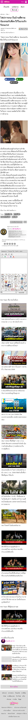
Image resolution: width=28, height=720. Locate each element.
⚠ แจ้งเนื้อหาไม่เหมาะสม (16, 222)
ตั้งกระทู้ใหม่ (14, 687)
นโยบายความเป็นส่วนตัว (20, 707)
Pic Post (18, 696)
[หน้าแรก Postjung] (6, 1)
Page (19, 699)
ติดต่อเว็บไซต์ (11, 713)
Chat (4, 696)
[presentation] (2, 254)
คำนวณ (9, 699)
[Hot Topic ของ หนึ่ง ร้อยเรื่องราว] (3, 234)
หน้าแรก (2, 14)
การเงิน (15, 699)
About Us (3, 713)
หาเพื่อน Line (11, 696)
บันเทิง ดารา (10, 641)
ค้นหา (22, 7)
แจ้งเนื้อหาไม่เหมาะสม (14, 716)
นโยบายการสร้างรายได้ (19, 710)
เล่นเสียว (7, 214)
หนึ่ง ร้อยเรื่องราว (10, 32)
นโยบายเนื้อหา (7, 710)
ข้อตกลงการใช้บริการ (7, 707)
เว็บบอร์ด (6, 7)
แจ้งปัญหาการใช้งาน (22, 713)
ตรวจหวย (10, 693)
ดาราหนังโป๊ (5, 217)
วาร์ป (14, 217)
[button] (3, 254)
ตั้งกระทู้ (14, 10)
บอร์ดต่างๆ (15, 7)
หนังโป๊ (16, 214)
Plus (7, 14)
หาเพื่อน (23, 693)
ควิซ (23, 696)
